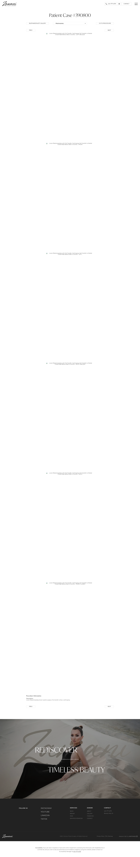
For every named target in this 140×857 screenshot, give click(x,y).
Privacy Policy (100, 836)
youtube (45, 812)
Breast (72, 813)
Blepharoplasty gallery (37, 23)
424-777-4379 (112, 3)
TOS (106, 836)
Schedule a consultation (70, 759)
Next (109, 30)
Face (71, 816)
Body (72, 811)
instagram (46, 808)
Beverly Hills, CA (108, 813)
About (89, 811)
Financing (90, 816)
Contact (126, 3)
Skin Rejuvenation (76, 818)
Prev (30, 30)
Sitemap (110, 836)
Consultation (130, 852)
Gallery (89, 813)
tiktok (44, 819)
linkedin (45, 815)
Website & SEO (123, 836)
